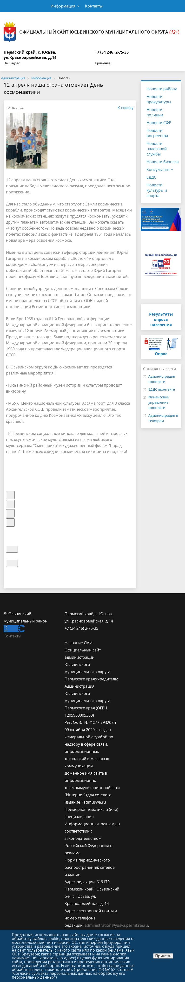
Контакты (94, 6)
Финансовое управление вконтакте (158, 402)
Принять (163, 956)
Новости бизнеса (162, 161)
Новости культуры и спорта (156, 190)
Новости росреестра (157, 133)
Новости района (161, 89)
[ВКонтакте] (128, 613)
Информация (63, 6)
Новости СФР (158, 122)
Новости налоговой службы (156, 149)
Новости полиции (154, 112)
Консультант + (159, 169)
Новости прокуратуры (158, 99)
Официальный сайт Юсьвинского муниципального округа (99, 32)
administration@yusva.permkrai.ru (116, 925)
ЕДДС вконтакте (161, 389)
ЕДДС (151, 177)
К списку (125, 107)
